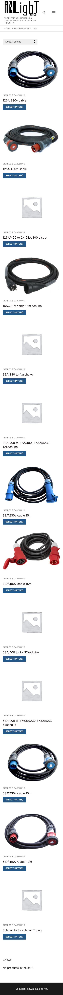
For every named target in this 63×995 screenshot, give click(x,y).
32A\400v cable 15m (17, 584)
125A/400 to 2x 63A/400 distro (25, 237)
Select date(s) (14, 107)
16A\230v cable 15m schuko (22, 306)
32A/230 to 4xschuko (18, 374)
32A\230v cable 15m (17, 515)
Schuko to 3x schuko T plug (22, 930)
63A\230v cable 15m (17, 793)
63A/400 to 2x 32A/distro (21, 652)
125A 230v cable (14, 100)
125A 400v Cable (15, 169)
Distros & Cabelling (14, 95)
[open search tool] (44, 12)
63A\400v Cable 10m (17, 861)
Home (7, 28)
